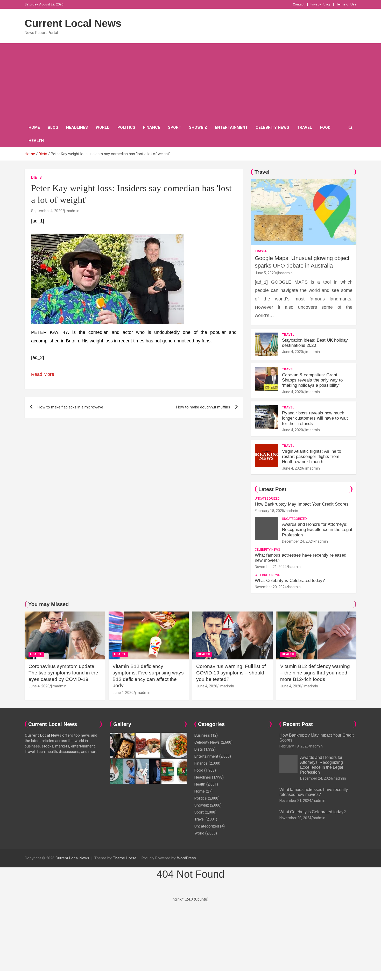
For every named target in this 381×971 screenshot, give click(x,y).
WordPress (186, 858)
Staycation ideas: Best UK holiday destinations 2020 (315, 343)
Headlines (77, 127)
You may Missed (48, 604)
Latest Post (272, 489)
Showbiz (198, 127)
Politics (126, 127)
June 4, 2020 (292, 352)
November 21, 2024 (271, 567)
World (103, 127)
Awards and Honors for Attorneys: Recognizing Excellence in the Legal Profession (317, 529)
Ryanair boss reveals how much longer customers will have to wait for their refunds (315, 418)
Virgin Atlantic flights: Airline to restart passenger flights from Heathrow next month (311, 456)
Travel (304, 127)
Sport (174, 127)
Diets (36, 177)
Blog (53, 127)
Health (36, 140)
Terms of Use (346, 4)
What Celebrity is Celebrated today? (290, 580)
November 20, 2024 (271, 587)
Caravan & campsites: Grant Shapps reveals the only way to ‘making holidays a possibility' (312, 380)
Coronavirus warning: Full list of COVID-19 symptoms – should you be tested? (231, 673)
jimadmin (71, 211)
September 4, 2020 (46, 211)
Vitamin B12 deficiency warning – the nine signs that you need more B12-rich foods (315, 673)
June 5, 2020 (265, 273)
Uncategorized (267, 498)
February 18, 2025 (269, 511)
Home (34, 127)
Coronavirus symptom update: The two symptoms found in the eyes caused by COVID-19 (63, 673)
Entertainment (231, 127)
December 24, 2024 (298, 541)
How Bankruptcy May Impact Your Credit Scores (302, 504)
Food (325, 127)
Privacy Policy (320, 4)
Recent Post (298, 724)
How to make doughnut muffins (203, 407)
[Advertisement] (190, 82)
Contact (299, 4)
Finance (151, 127)
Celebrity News (272, 127)
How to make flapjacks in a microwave (70, 407)
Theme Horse (124, 858)
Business (202, 735)
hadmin (292, 511)
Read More (42, 374)
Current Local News (73, 23)
